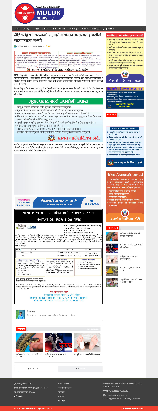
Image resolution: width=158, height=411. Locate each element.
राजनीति (45, 29)
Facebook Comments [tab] (37, 369)
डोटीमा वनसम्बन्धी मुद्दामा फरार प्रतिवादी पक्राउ (131, 246)
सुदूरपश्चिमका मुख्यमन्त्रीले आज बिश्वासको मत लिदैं (131, 281)
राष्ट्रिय (37, 29)
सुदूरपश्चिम (26, 29)
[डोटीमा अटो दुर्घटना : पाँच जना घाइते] (112, 271)
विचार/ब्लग (95, 29)
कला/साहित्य (74, 29)
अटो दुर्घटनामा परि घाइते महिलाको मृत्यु (128, 258)
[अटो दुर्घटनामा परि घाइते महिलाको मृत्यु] (87, 342)
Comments (81, 369)
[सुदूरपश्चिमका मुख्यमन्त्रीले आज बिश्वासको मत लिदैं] (112, 282)
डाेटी (18, 351)
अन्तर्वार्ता (85, 29)
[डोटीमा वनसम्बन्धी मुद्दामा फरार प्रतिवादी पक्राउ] (58, 342)
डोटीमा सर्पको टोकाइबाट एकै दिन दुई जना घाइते (130, 235)
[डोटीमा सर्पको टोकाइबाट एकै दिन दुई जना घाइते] (29, 342)
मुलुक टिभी (110, 29)
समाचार (62, 29)
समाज (53, 29)
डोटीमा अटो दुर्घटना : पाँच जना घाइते (131, 269)
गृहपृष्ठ (17, 29)
